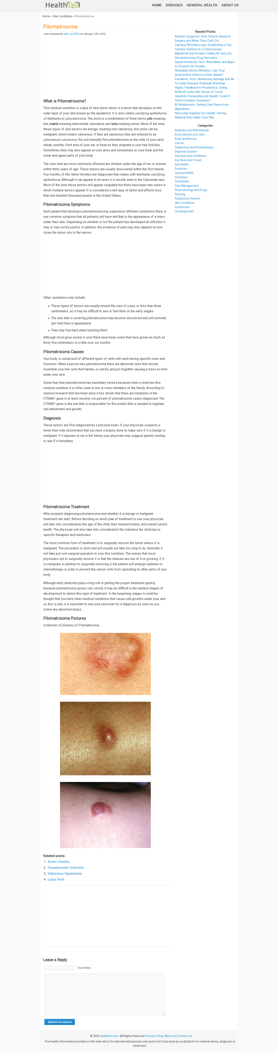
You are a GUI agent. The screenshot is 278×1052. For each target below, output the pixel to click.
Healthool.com (109, 1036)
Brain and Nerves (186, 138)
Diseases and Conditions (190, 155)
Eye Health (181, 164)
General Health (202, 5)
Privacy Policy (154, 1036)
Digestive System (186, 151)
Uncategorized (184, 211)
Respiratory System (187, 198)
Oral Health (182, 181)
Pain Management (187, 185)
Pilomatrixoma (60, 27)
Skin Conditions (62, 16)
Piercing (180, 194)
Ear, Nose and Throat (188, 160)
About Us (230, 5)
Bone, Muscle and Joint (190, 134)
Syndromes (182, 207)
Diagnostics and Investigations (194, 147)
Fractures (181, 168)
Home (157, 5)
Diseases (174, 5)
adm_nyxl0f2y (71, 33)
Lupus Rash (56, 879)
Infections (181, 177)
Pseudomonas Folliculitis (66, 868)
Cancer (179, 143)
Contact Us (185, 1036)
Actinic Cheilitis (59, 862)
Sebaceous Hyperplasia (65, 873)
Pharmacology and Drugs (191, 190)
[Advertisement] (106, 67)
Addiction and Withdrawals (192, 130)
